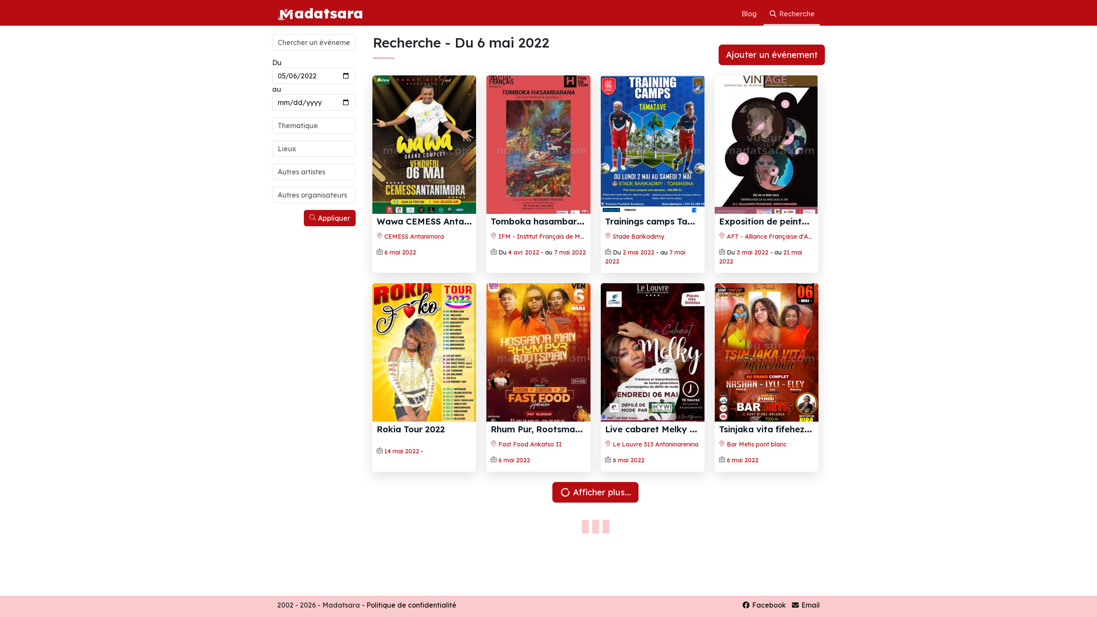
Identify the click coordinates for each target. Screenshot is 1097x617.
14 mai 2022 (401, 451)
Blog (749, 13)
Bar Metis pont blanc (756, 444)
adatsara (328, 13)
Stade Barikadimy (637, 236)
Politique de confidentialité (411, 605)
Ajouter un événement (772, 54)
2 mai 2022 (638, 252)
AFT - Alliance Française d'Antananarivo (784, 236)
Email (810, 605)
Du (277, 62)
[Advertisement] (314, 359)
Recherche (796, 13)
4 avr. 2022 (523, 252)
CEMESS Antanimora (413, 236)
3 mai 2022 (752, 252)
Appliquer (333, 218)
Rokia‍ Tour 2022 (411, 429)
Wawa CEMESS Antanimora (435, 221)
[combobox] (314, 125)
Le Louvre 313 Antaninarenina (654, 444)
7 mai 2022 (570, 252)
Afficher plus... (600, 492)
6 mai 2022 (400, 252)
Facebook (768, 605)
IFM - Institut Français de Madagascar (554, 236)
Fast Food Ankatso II (529, 444)
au (276, 89)
